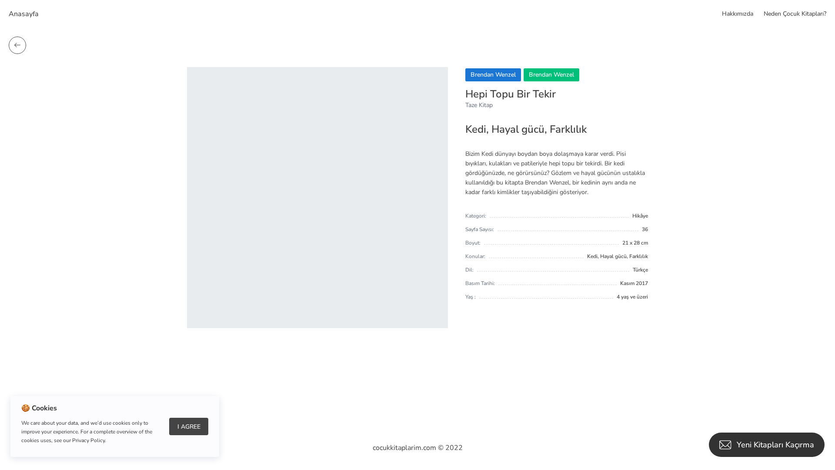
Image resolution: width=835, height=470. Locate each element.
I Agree (188, 427)
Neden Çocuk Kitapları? (795, 14)
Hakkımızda (737, 14)
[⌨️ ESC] (17, 45)
